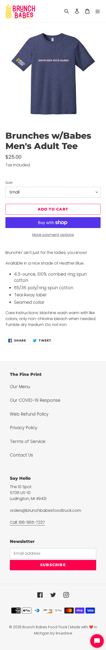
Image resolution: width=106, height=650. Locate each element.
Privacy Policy (23, 428)
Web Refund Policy (29, 414)
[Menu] (97, 11)
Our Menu (20, 387)
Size (9, 182)
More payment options (53, 234)
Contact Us (21, 455)
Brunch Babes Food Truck (44, 627)
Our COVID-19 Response (35, 400)
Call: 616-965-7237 (27, 522)
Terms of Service (27, 441)
